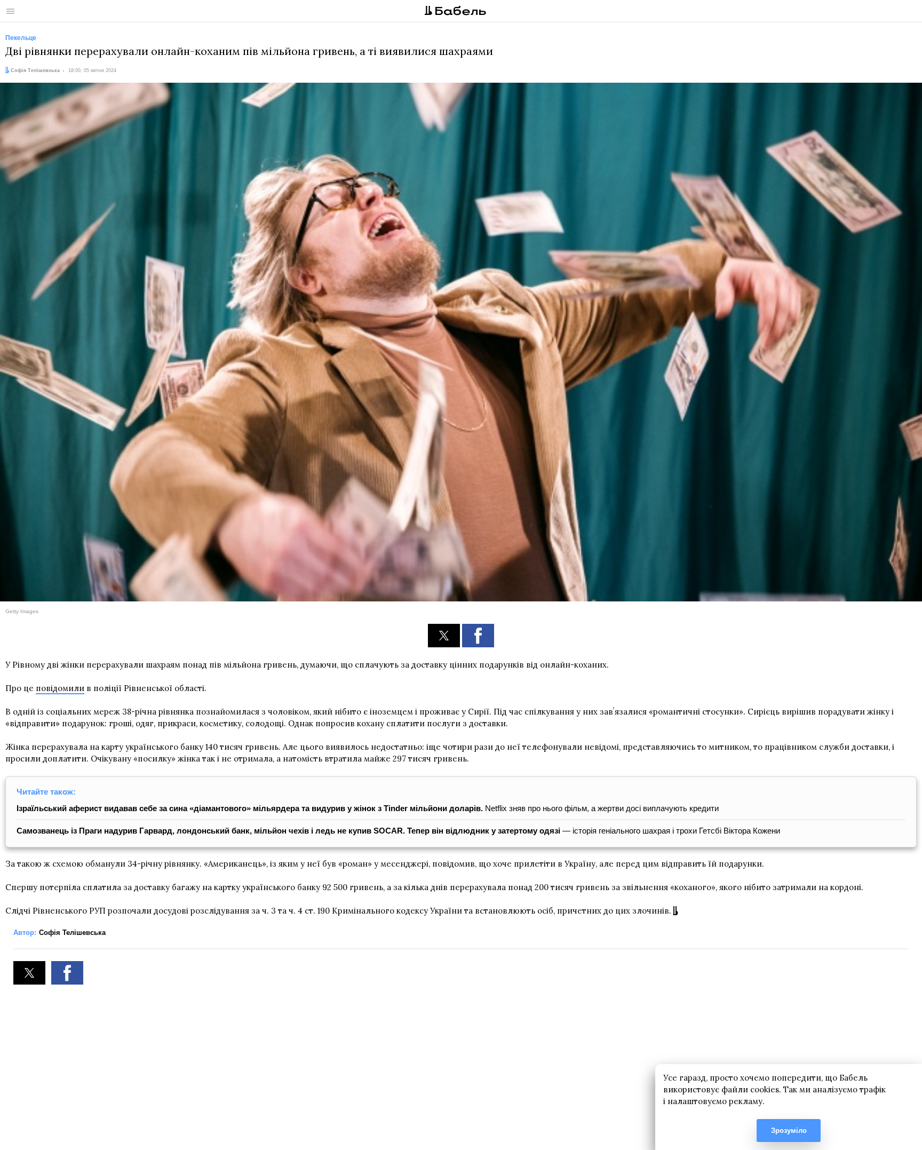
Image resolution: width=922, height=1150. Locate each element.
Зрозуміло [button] (789, 1131)
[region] (461, 1067)
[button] (444, 635)
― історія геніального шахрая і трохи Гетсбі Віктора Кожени (398, 830)
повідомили (60, 688)
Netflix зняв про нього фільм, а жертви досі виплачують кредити (368, 808)
